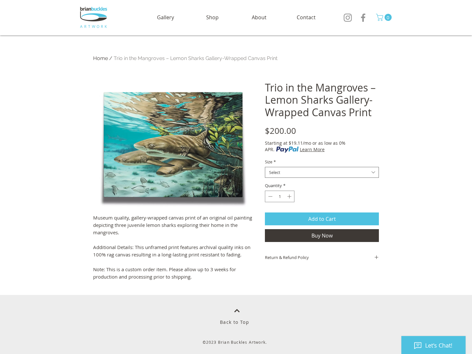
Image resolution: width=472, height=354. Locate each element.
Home (100, 58)
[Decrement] (270, 196)
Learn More (312, 149)
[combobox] (322, 172)
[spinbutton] (280, 196)
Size (270, 161)
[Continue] (237, 310)
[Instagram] (347, 17)
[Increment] (290, 196)
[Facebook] (363, 17)
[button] (212, 17)
